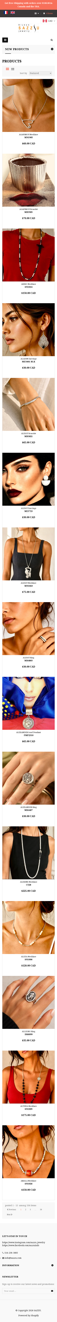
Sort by (23, 73)
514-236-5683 (11, 1253)
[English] (12, 12)
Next (9, 1215)
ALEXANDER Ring (28, 807)
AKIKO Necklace (28, 284)
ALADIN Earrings (29, 359)
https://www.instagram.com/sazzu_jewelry (23, 1242)
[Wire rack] (7, 69)
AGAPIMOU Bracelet (28, 209)
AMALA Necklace (28, 1181)
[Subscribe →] (52, 1291)
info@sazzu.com (13, 1258)
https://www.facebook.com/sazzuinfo (20, 1245)
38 (41, 1210)
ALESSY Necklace (28, 583)
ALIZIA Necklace (28, 956)
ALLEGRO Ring (28, 1031)
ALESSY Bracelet (28, 433)
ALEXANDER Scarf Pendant (28, 732)
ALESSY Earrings (28, 508)
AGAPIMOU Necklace (28, 134)
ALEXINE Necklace (28, 882)
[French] (5, 12)
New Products (17, 49)
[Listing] (12, 69)
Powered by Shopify (28, 1315)
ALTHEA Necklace (28, 1106)
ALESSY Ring (28, 658)
